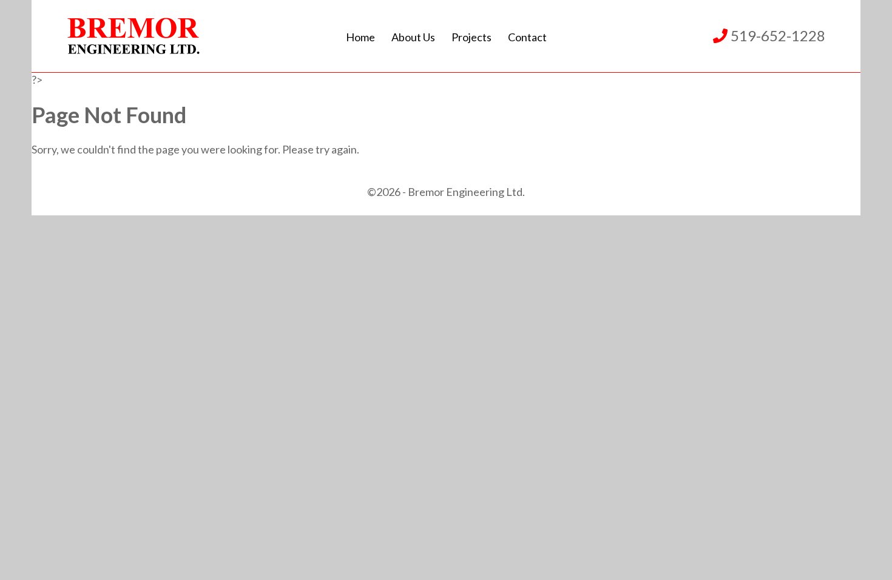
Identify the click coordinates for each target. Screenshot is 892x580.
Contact (527, 37)
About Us (413, 37)
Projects (471, 37)
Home (360, 37)
